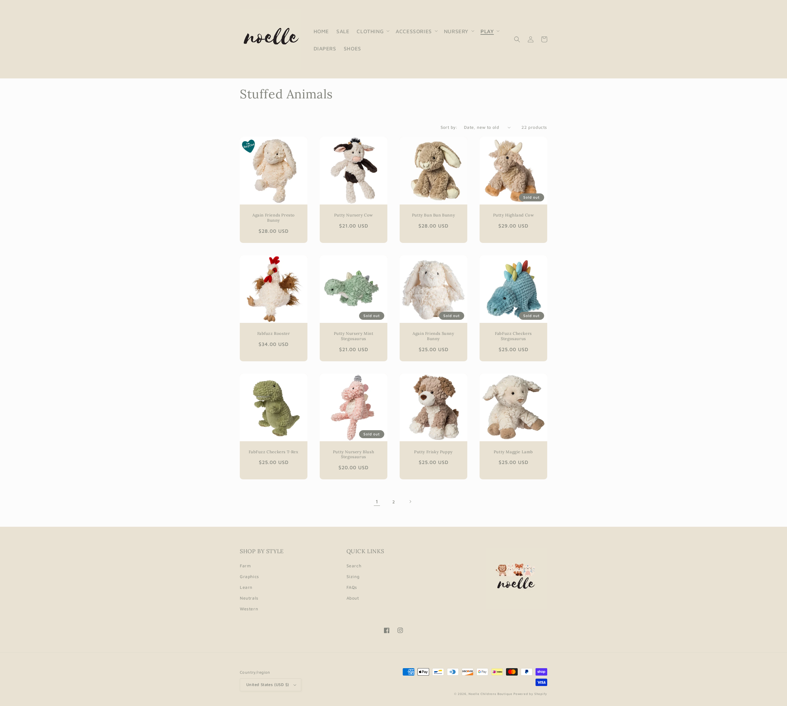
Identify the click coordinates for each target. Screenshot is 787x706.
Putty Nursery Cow (353, 215)
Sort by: (449, 127)
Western (249, 608)
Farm (245, 565)
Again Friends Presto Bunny (273, 218)
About (352, 598)
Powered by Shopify (530, 694)
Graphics (249, 576)
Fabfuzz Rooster (273, 333)
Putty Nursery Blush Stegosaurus (353, 455)
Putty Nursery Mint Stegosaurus (354, 336)
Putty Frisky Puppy (433, 452)
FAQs (351, 587)
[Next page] (410, 501)
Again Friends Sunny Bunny (433, 336)
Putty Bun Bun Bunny (433, 215)
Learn (246, 587)
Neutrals (249, 598)
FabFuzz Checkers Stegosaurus (513, 336)
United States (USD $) (267, 684)
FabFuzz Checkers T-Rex (273, 452)
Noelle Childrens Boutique (490, 694)
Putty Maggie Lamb (513, 452)
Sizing (353, 576)
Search (354, 565)
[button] (372, 30)
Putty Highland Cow (513, 215)
